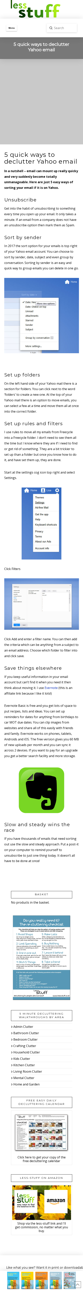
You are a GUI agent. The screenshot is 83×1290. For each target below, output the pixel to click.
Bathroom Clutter (26, 1033)
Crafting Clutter (24, 1046)
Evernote (51, 688)
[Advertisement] (41, 102)
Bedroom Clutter (25, 1039)
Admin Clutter (23, 1027)
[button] (11, 28)
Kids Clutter (21, 1059)
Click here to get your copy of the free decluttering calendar (42, 1159)
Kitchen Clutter (24, 1065)
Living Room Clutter (27, 1071)
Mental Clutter (23, 1078)
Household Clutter (26, 1052)
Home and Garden (26, 1084)
